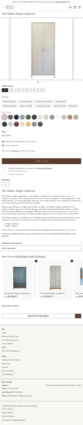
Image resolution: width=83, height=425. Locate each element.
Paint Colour (6, 112)
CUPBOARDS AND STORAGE (30, 256)
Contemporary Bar (43, 106)
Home (4, 333)
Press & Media (7, 344)
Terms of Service (8, 416)
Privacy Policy (7, 409)
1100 (34, 90)
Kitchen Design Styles (10, 336)
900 (19, 90)
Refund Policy (7, 413)
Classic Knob (61, 101)
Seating (5, 367)
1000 (27, 90)
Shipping (15, 151)
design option (60, 2)
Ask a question (8, 248)
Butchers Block (8, 371)
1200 (42, 90)
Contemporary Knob (44, 101)
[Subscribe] (78, 316)
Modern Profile (26, 106)
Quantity (6, 180)
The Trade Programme (11, 351)
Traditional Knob (10, 106)
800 (12, 90)
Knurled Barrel (59, 106)
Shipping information (12, 243)
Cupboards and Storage (11, 360)
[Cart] (75, 7)
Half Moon (73, 106)
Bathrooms (6, 364)
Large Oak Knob (25, 101)
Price (4, 132)
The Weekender (8, 374)
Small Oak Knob (9, 101)
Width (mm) (7, 86)
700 (4, 90)
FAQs (4, 347)
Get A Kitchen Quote (10, 340)
